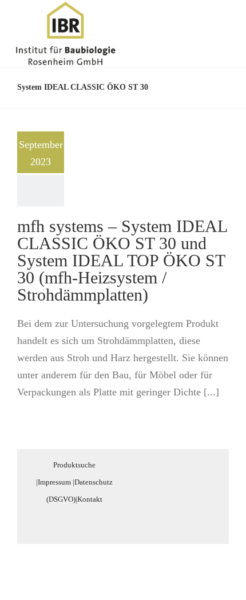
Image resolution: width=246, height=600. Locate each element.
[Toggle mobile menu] (224, 19)
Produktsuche (74, 465)
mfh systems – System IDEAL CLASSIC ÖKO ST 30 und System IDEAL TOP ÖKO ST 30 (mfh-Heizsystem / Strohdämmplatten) (122, 260)
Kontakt (89, 499)
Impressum (54, 482)
